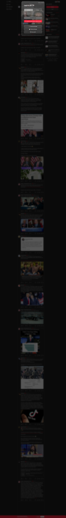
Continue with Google (33, 26)
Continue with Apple (33, 29)
